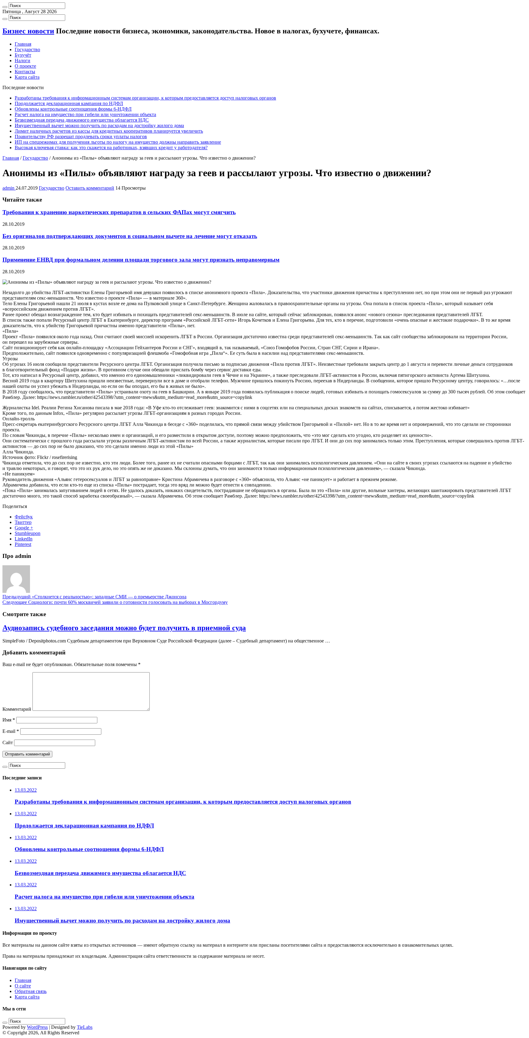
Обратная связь (31, 991)
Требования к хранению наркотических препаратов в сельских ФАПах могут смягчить (119, 212)
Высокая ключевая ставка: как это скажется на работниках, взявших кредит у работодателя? (111, 147)
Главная (23, 44)
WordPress (37, 1027)
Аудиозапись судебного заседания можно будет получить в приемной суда (124, 628)
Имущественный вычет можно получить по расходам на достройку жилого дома (99, 125)
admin (9, 188)
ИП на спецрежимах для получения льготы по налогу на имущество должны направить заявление (118, 142)
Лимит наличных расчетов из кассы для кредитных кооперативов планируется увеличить (109, 131)
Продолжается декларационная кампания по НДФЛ (69, 103)
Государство (27, 49)
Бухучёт (23, 55)
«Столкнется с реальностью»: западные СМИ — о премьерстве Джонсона (94, 596)
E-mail (10, 731)
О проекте (25, 66)
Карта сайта (27, 77)
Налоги (22, 60)
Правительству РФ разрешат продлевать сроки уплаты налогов (81, 136)
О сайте (23, 985)
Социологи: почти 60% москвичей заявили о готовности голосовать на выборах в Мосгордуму (115, 602)
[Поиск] (4, 7)
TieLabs (84, 1027)
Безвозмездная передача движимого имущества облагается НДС (82, 120)
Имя (8, 719)
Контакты (25, 71)
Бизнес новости (28, 31)
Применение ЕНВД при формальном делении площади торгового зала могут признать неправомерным (141, 259)
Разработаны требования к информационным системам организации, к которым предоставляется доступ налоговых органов (145, 97)
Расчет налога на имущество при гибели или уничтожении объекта (85, 114)
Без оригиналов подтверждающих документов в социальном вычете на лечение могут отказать (129, 236)
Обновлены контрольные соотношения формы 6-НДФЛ (73, 109)
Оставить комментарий (90, 188)
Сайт (7, 742)
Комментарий (16, 709)
